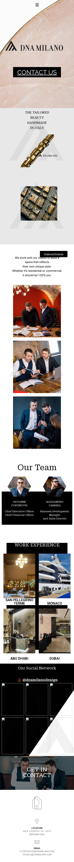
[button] (37, 72)
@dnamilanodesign (40, 680)
